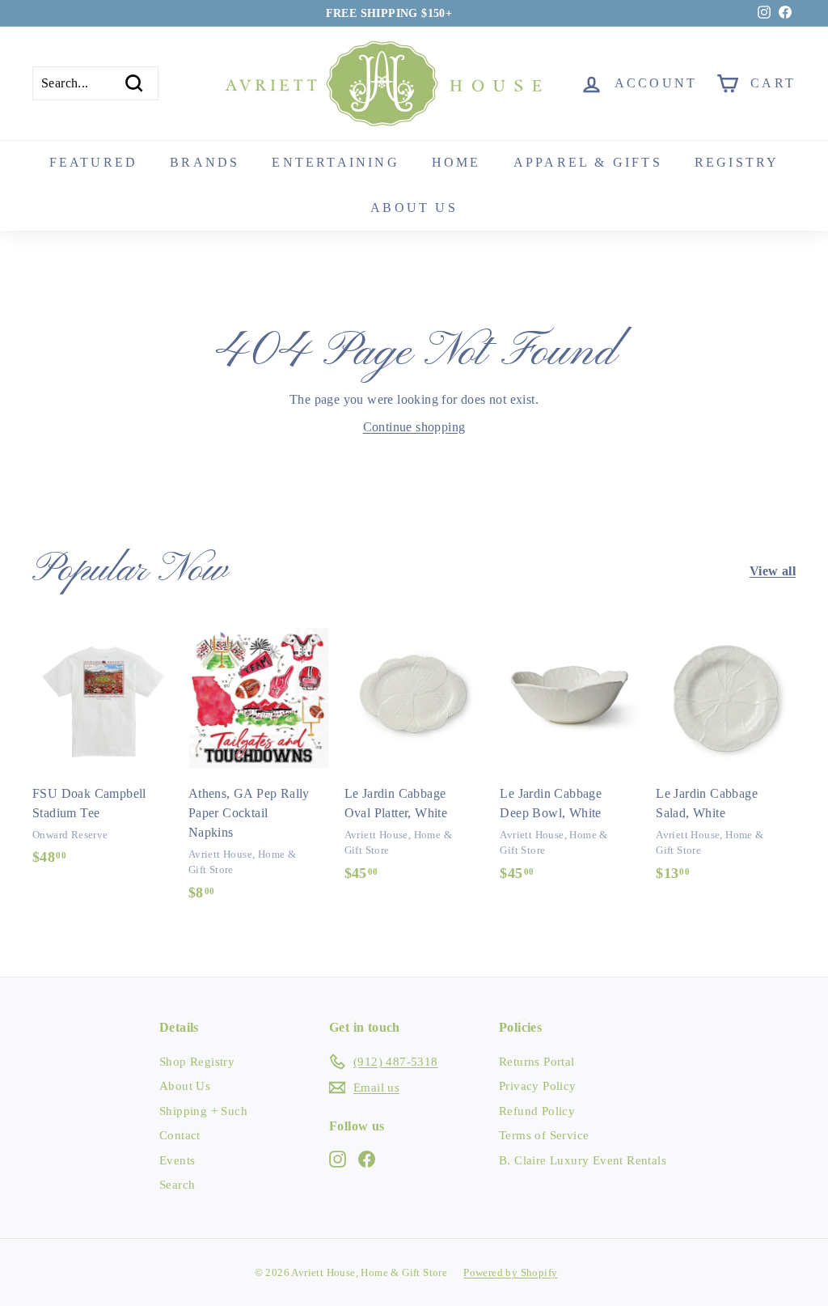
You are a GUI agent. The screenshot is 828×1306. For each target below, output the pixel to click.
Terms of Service (544, 1135)
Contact (180, 1135)
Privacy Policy (538, 1085)
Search (177, 1184)
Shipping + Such (203, 1111)
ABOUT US (414, 207)
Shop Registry (196, 1061)
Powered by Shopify (510, 1272)
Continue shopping (414, 427)
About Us (184, 1085)
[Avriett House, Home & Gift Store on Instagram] (337, 1157)
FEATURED (93, 162)
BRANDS (204, 162)
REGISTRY (737, 162)
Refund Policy (537, 1111)
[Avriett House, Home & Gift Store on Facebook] (366, 1157)
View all (773, 571)
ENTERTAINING (335, 162)
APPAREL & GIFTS (587, 162)
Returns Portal (537, 1061)
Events (177, 1160)
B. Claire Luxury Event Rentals (582, 1160)
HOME (456, 162)
